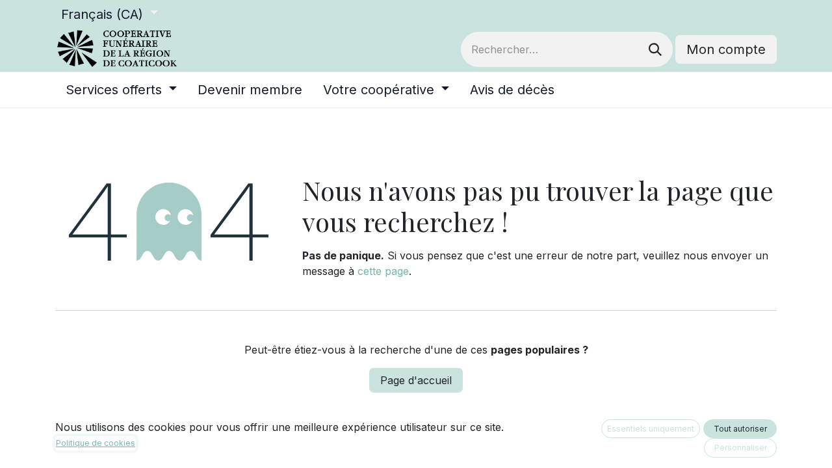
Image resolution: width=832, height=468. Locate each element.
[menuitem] (121, 90)
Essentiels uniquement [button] (650, 429)
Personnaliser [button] (740, 447)
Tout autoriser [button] (740, 429)
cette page (383, 271)
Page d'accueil (416, 380)
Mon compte (726, 49)
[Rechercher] (655, 49)
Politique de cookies (95, 443)
